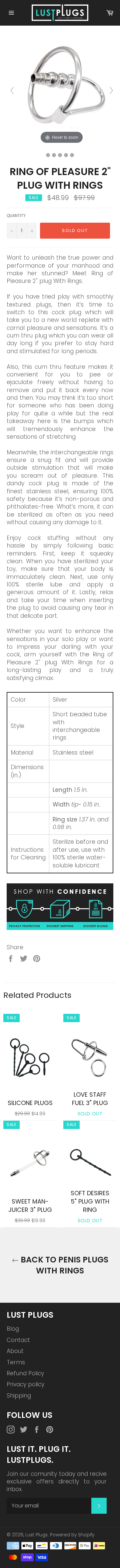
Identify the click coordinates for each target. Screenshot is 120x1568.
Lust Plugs (36, 1535)
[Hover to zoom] (62, 90)
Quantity (16, 215)
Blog (13, 1329)
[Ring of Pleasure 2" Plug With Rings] (48, 155)
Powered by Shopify (72, 1535)
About (15, 1351)
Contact (18, 1340)
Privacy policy (25, 1384)
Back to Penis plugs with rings (63, 1265)
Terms (16, 1362)
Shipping (19, 1396)
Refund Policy (25, 1373)
